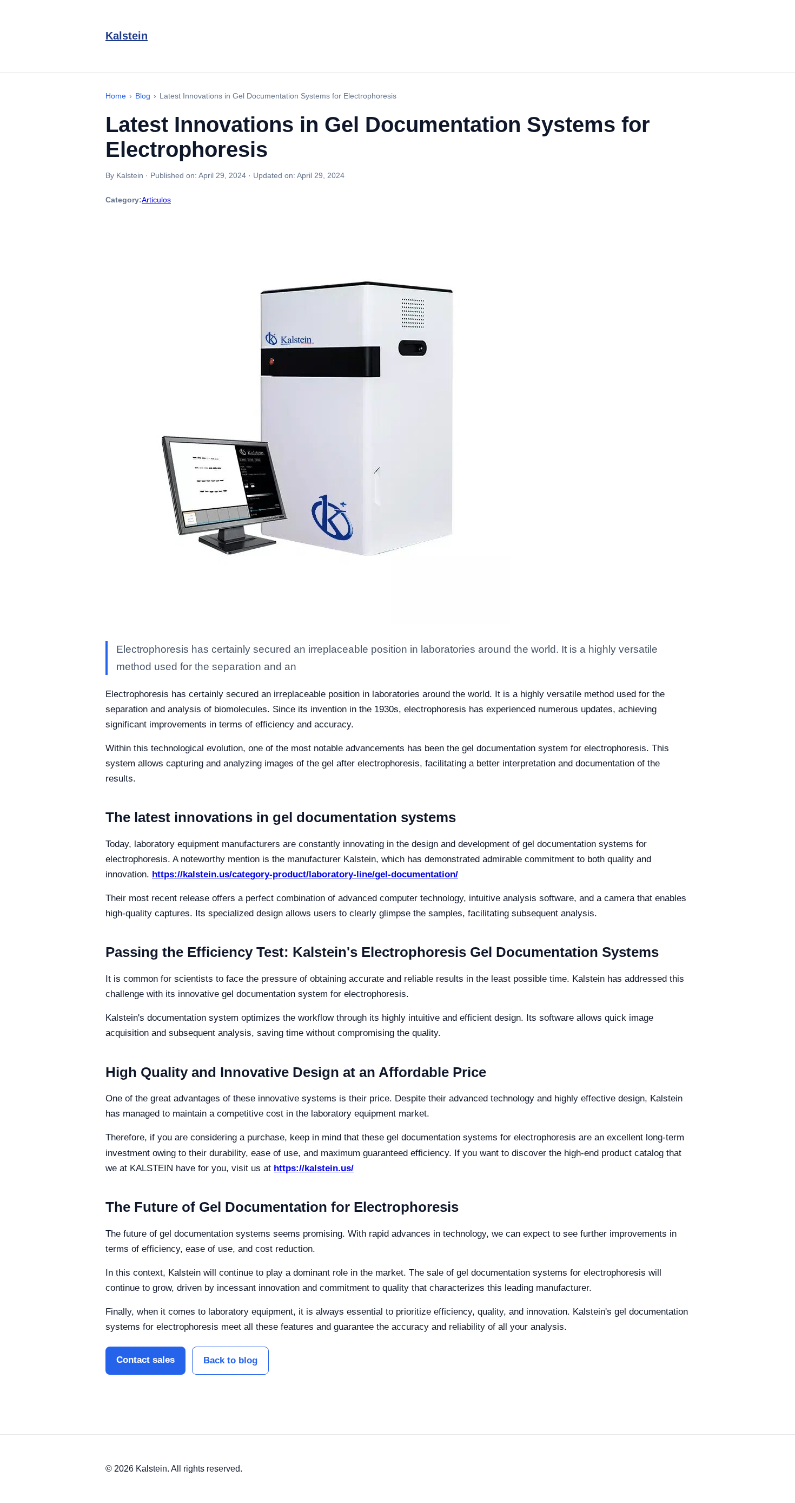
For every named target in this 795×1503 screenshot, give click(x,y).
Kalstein (126, 36)
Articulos (156, 199)
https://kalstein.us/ (314, 1168)
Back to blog (230, 1360)
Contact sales (145, 1360)
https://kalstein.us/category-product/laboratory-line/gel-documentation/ (305, 874)
